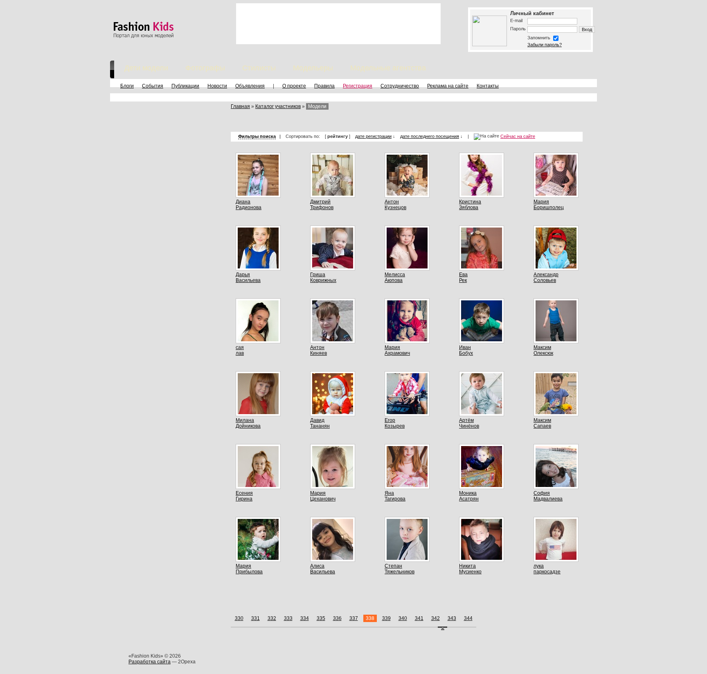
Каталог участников (278, 106)
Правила (324, 86)
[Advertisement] (338, 23)
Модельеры (313, 68)
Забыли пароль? (544, 44)
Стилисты (259, 68)
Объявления (250, 86)
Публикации (185, 86)
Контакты (488, 86)
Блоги (127, 86)
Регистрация (357, 86)
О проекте (294, 86)
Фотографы (205, 68)
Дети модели (146, 68)
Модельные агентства (388, 68)
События (152, 86)
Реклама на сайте (447, 86)
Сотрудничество (400, 86)
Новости (217, 86)
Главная (240, 106)
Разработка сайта (149, 662)
